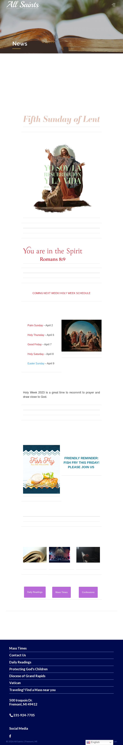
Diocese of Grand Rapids (27, 676)
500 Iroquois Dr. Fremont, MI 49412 (23, 702)
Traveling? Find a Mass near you (32, 690)
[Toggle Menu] (112, 3)
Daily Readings (20, 662)
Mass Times (18, 648)
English (95, 742)
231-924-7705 (24, 715)
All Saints (18, 741)
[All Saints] (22, 9)
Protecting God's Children (28, 669)
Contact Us (17, 655)
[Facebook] (10, 736)
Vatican (15, 683)
